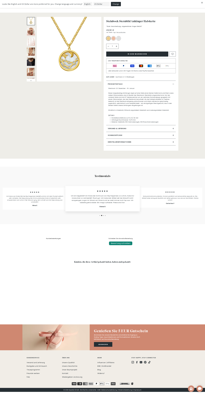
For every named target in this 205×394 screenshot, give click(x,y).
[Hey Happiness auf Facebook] (137, 362)
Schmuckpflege (115, 135)
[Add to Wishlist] (172, 54)
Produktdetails (115, 84)
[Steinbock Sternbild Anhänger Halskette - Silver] (34, 312)
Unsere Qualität (68, 362)
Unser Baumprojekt (69, 370)
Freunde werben (33, 373)
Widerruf (100, 373)
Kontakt (65, 373)
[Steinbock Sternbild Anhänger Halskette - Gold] (28, 312)
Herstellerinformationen (119, 142)
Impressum (137, 390)
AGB (98, 390)
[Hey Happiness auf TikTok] (149, 362)
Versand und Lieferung (36, 362)
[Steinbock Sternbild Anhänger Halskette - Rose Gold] (31, 312)
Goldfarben (108, 38)
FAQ (28, 377)
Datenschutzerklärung (109, 390)
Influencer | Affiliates (105, 362)
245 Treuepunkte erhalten (118, 61)
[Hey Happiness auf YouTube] (141, 362)
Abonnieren (103, 344)
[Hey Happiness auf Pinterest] (145, 362)
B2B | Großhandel (104, 366)
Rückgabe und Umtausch (37, 366)
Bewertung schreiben (120, 243)
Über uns (66, 358)
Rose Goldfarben (113, 38)
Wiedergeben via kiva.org (72, 377)
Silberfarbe (118, 38)
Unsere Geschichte (69, 366)
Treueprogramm (33, 370)
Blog (99, 370)
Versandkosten (121, 32)
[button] (56, 337)
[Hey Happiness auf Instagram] (132, 362)
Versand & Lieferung (117, 128)
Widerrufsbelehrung (125, 390)
